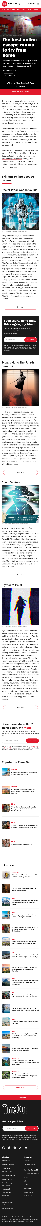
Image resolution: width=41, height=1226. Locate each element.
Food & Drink (21, 10)
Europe (26, 1185)
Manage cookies (7, 1209)
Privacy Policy (14, 347)
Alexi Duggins (22, 83)
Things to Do (11, 10)
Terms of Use (34, 746)
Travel (29, 10)
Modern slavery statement (7, 1204)
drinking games (24, 164)
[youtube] (26, 1147)
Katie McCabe (24, 91)
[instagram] (3, 1147)
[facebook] (15, 1147)
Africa (25, 1177)
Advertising (27, 1161)
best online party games (12, 159)
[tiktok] (9, 1147)
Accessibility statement (6, 1194)
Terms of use (6, 1199)
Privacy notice (7, 1179)
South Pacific (28, 1196)
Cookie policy (6, 1189)
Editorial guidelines (8, 1175)
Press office (6, 1161)
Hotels (36, 10)
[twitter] (20, 1147)
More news (20, 1088)
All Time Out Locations (31, 1174)
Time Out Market (29, 1164)
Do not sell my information (7, 1184)
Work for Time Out (8, 1172)
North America (28, 1188)
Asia (25, 1181)
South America (28, 1192)
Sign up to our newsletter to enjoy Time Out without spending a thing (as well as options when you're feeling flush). (20, 331)
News (3, 10)
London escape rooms (11, 129)
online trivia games (23, 162)
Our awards (6, 1168)
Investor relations (8, 1164)
